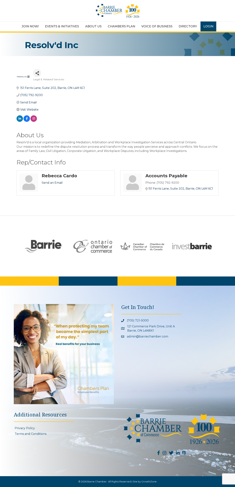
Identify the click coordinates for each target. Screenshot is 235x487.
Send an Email (52, 182)
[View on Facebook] (27, 121)
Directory (188, 26)
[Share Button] (37, 73)
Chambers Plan (121, 26)
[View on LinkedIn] (20, 121)
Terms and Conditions (30, 434)
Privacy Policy (25, 428)
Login (208, 26)
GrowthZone (149, 481)
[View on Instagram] (33, 121)
